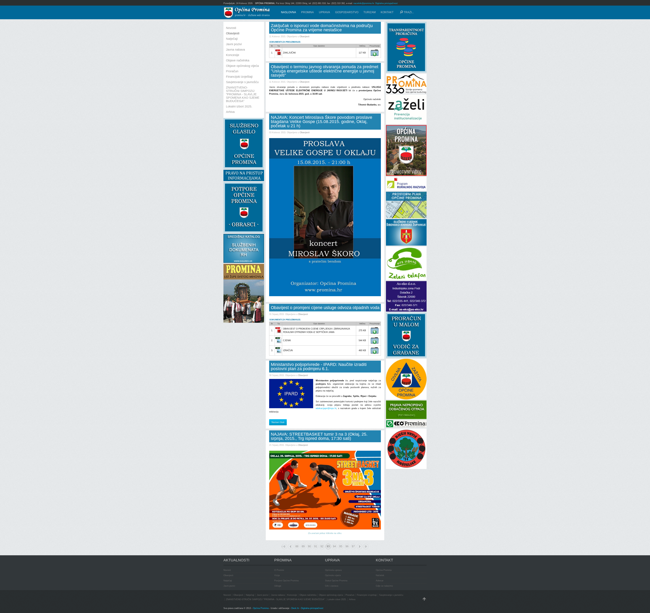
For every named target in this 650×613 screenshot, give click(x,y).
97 (353, 546)
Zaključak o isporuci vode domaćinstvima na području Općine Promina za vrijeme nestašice (322, 27)
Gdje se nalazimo (384, 586)
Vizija (277, 575)
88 (296, 546)
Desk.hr (295, 608)
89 (303, 546)
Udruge (277, 586)
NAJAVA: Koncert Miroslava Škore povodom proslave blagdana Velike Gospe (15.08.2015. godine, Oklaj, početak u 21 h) (321, 121)
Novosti (227, 570)
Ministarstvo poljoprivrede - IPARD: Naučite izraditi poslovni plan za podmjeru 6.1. (319, 366)
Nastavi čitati (278, 422)
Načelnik (380, 575)
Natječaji (227, 580)
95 (340, 546)
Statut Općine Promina (336, 580)
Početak (282, 546)
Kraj (366, 546)
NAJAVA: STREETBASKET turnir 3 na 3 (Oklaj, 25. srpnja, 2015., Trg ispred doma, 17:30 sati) (319, 436)
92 (321, 546)
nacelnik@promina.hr (363, 3)
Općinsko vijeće (333, 575)
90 (309, 546)
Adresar (379, 580)
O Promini (279, 570)
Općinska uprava (333, 570)
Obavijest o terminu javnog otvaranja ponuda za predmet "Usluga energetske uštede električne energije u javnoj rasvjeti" (324, 71)
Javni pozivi (229, 586)
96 (347, 546)
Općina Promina (384, 570)
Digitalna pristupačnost (386, 3)
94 (334, 546)
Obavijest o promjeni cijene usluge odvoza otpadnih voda (325, 307)
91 (315, 546)
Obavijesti (304, 36)
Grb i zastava (331, 586)
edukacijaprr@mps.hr (326, 408)
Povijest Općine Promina (286, 580)
